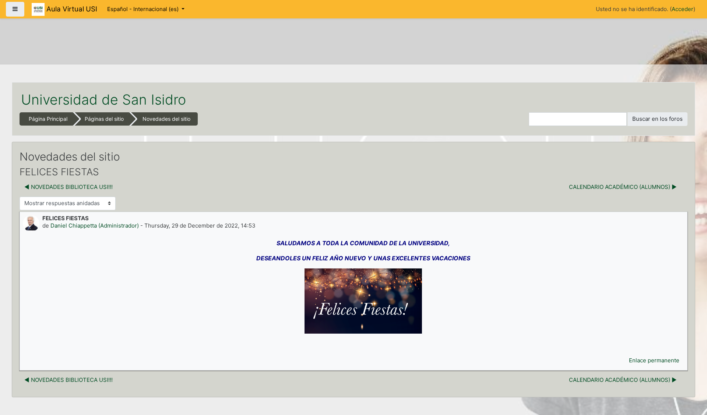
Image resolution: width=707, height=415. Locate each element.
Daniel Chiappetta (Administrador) (94, 225)
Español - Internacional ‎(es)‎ (143, 9)
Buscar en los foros (657, 118)
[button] (523, 119)
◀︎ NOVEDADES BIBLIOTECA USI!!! (68, 186)
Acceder (682, 9)
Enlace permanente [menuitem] (654, 360)
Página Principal (48, 119)
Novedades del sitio (166, 119)
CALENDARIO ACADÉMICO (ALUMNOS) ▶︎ (623, 186)
